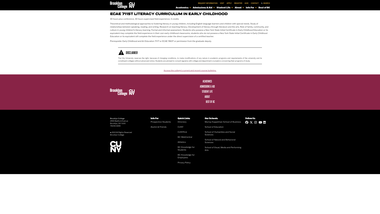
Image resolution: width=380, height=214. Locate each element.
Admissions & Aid (202, 7)
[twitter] (251, 122)
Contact (255, 3)
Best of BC (264, 7)
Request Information (208, 3)
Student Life (223, 7)
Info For (250, 7)
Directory (182, 122)
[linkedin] (264, 122)
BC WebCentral (185, 137)
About (238, 7)
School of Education (214, 127)
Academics (182, 7)
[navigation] (203, 7)
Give (246, 3)
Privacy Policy (184, 162)
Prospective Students (161, 122)
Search (266, 3)
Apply (229, 3)
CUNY (180, 127)
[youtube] (260, 122)
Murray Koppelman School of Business (223, 122)
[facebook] (246, 122)
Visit (222, 3)
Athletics (182, 142)
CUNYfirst (182, 132)
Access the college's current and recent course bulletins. (190, 70)
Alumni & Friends (158, 127)
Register (238, 3)
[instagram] (255, 122)
